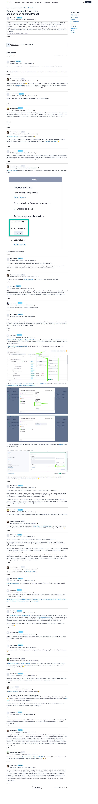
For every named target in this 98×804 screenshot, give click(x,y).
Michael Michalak (14, 93)
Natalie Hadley (13, 534)
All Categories (74, 15)
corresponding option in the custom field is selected (21, 385)
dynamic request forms (13, 619)
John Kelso (12, 286)
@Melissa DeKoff (38, 757)
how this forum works (51, 141)
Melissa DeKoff (13, 730)
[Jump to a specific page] (66, 56)
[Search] (84, 2)
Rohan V (12, 687)
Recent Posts (74, 17)
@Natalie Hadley (30, 571)
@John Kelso (11, 340)
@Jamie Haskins (26, 757)
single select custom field (20, 346)
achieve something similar (44, 617)
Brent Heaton (13, 590)
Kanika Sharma (13, 765)
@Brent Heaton (26, 615)
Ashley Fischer (13, 303)
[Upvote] (8, 44)
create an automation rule (26, 383)
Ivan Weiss (12, 61)
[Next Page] (64, 56)
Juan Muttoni (13, 335)
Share (8, 36)
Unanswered (81, 28)
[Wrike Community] (9, 2)
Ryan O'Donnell (13, 151)
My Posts (81, 24)
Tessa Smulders (14, 673)
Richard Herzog (14, 108)
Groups (72, 30)
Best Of (73, 33)
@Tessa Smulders (13, 691)
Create (10, 346)
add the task (43, 383)
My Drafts (81, 26)
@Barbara (19, 85)
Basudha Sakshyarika (15, 658)
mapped (61, 444)
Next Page (37, 787)
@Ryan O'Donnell (12, 170)
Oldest (12, 56)
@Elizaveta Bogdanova (13, 583)
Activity (73, 19)
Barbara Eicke (13, 17)
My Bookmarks (81, 21)
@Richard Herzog (13, 136)
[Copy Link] (35, 19)
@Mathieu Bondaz (13, 663)
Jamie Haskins (13, 712)
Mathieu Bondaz (14, 632)
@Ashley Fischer (19, 340)
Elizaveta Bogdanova (15, 78)
